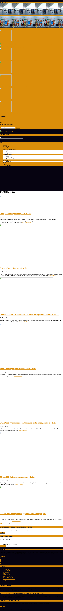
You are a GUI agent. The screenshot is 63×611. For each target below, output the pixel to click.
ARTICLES (6, 573)
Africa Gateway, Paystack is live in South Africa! (18, 369)
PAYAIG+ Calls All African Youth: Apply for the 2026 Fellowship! (16, 42)
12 (7, 523)
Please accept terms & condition (9, 544)
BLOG (5, 580)
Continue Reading (26, 222)
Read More (2, 556)
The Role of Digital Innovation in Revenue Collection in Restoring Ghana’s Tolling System (22, 60)
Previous (2, 523)
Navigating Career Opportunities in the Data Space (12, 47)
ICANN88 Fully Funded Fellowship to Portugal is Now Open (15, 15)
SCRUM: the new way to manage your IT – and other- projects (23, 514)
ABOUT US (6, 569)
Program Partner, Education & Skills (13, 268)
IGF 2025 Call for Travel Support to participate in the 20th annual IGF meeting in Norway (22, 87)
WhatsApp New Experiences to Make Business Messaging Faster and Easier (28, 423)
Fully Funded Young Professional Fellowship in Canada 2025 (15, 100)
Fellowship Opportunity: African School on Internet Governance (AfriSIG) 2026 (19, 28)
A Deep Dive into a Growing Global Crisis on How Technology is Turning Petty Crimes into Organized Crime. (27, 44)
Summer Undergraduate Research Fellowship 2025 (12, 113)
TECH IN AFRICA (8, 577)
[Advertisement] (31, 178)
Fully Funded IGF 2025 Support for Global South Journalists (15, 73)
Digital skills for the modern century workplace (17, 477)
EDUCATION (6, 574)
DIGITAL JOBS (7, 572)
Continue (3, 532)
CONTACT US (7, 570)
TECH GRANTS (7, 576)
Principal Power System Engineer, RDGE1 (15, 214)
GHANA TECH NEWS (9, 579)
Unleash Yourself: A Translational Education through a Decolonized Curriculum (29, 314)
